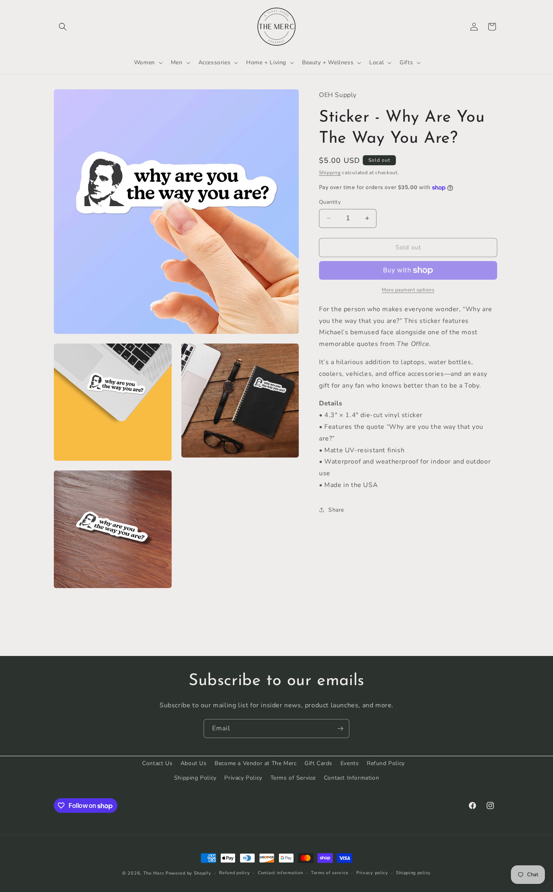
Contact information (280, 873)
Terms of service (329, 873)
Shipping (330, 172)
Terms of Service (293, 777)
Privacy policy (372, 873)
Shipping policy (413, 873)
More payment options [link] (408, 290)
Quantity (330, 202)
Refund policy (234, 873)
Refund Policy (386, 763)
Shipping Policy (195, 777)
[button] (63, 27)
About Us (194, 763)
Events (349, 763)
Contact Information (351, 777)
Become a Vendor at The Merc (255, 763)
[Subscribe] (340, 728)
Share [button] (336, 510)
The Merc (153, 873)
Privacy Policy (243, 777)
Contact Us (157, 763)
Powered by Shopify (188, 873)
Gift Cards (318, 763)
